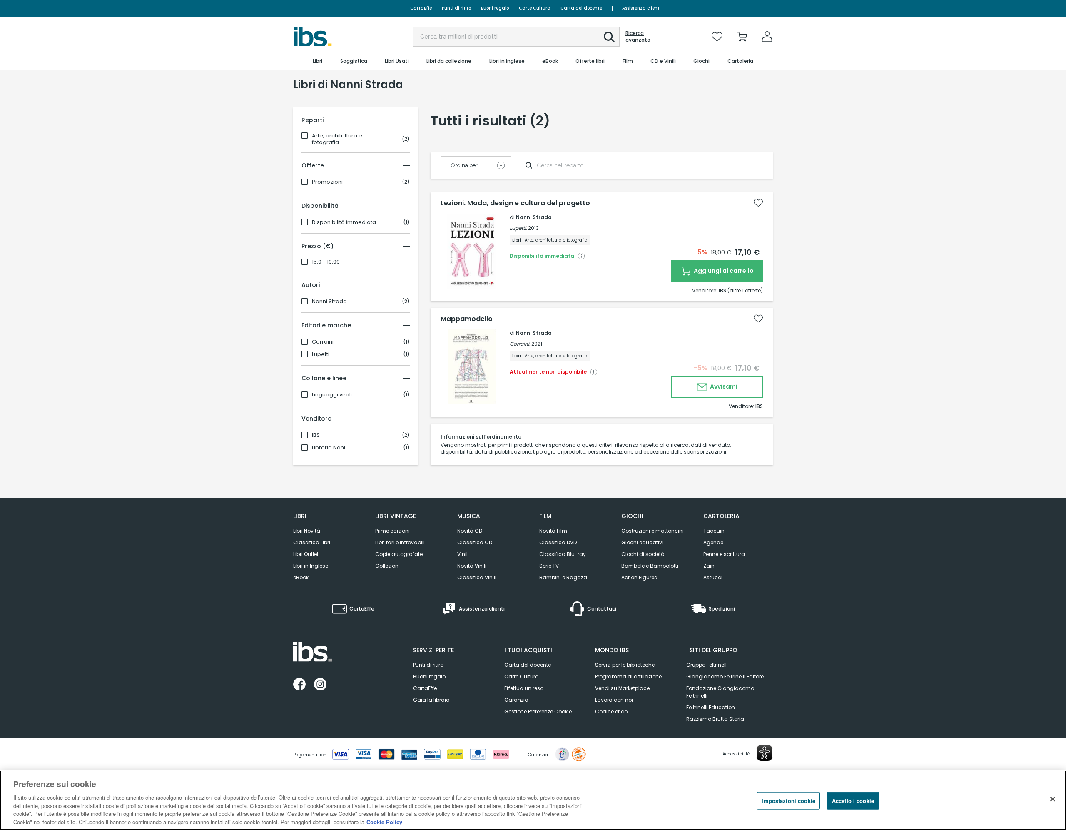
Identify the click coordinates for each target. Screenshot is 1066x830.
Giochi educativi (642, 542)
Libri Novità (306, 530)
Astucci (712, 577)
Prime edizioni (392, 530)
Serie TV (549, 565)
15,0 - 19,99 (326, 262)
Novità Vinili (471, 565)
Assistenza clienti (641, 8)
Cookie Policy (384, 821)
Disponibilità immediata (344, 222)
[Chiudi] (1053, 799)
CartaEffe (421, 8)
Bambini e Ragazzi (563, 577)
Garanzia (516, 699)
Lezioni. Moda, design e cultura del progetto (515, 203)
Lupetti (320, 354)
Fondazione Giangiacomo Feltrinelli (720, 692)
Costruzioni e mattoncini (652, 530)
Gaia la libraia (431, 699)
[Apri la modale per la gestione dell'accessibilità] (764, 753)
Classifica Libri (311, 542)
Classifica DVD (558, 542)
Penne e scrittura (724, 554)
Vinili (463, 554)
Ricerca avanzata (637, 36)
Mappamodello (467, 319)
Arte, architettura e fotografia (337, 139)
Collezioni (387, 565)
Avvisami (723, 386)
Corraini (323, 342)
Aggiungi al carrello (723, 271)
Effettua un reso (523, 688)
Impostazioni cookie (788, 801)
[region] (533, 800)
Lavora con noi (614, 699)
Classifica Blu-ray (562, 554)
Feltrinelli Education (710, 707)
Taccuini (714, 530)
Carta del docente (581, 8)
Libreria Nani (328, 447)
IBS (316, 435)
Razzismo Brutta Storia (715, 719)
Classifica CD (474, 542)
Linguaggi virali (332, 394)
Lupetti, (518, 228)
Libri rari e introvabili (400, 542)
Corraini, (520, 343)
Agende (713, 542)
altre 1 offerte (745, 290)
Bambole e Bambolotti (649, 565)
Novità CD (469, 530)
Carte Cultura (534, 8)
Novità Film (553, 530)
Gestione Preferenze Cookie (538, 711)
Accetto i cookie (853, 801)
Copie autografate (399, 554)
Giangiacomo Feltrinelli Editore (725, 676)
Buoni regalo (495, 8)
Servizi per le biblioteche (625, 664)
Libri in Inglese (310, 565)
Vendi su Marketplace (622, 688)
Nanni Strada (329, 301)
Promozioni (327, 182)
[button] (609, 37)
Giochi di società (643, 554)
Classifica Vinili (476, 577)
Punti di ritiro (456, 8)
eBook (301, 577)
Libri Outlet (306, 554)
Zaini (709, 565)
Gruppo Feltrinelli (707, 664)
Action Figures (639, 577)
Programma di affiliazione (628, 676)
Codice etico (611, 711)
